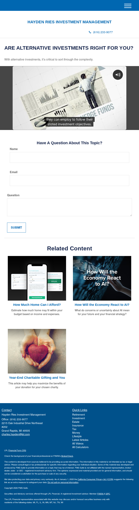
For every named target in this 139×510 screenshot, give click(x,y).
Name (14, 149)
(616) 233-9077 (103, 32)
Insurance (78, 425)
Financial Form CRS (17, 450)
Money (76, 432)
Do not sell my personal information (63, 482)
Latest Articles (80, 440)
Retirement (78, 414)
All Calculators (80, 447)
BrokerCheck (67, 455)
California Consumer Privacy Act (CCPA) (95, 479)
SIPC (108, 493)
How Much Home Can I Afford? (37, 305)
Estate (75, 422)
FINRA (100, 493)
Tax (74, 429)
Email (13, 172)
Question (13, 195)
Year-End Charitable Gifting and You (37, 377)
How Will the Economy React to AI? (102, 305)
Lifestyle (77, 436)
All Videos (77, 443)
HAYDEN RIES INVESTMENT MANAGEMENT (69, 22)
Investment (78, 418)
